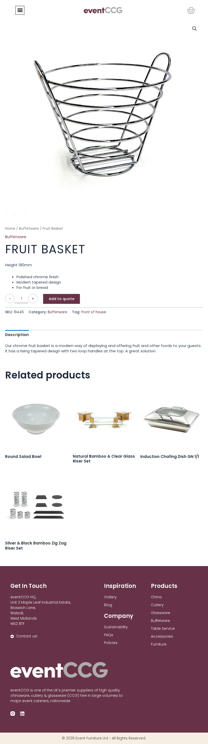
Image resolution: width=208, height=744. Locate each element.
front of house (93, 312)
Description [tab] (17, 334)
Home (10, 228)
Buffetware (29, 228)
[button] (19, 10)
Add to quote (61, 298)
